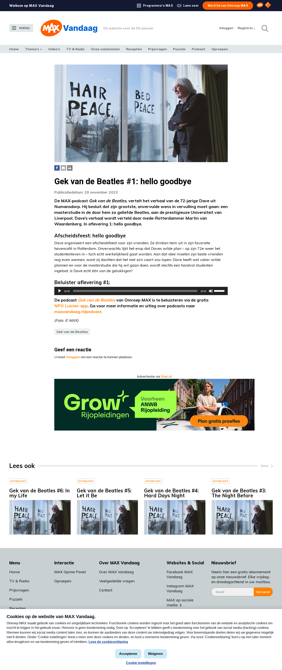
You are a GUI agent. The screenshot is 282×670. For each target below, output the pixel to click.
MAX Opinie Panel (70, 572)
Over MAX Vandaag (116, 572)
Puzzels (179, 49)
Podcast (198, 49)
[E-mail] (63, 168)
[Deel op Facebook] (57, 168)
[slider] (220, 290)
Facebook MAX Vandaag (180, 574)
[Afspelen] (60, 291)
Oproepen (219, 49)
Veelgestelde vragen (117, 581)
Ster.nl (166, 376)
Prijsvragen (157, 49)
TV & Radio (75, 49)
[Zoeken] (264, 28)
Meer (265, 466)
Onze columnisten (105, 49)
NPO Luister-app (71, 305)
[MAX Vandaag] (68, 28)
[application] (141, 291)
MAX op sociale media (180, 602)
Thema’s (32, 49)
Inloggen (226, 28)
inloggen (73, 357)
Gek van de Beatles (72, 332)
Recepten (134, 49)
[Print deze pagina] (69, 168)
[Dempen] (211, 291)
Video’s (54, 49)
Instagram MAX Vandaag (180, 588)
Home (14, 49)
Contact (105, 590)
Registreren (247, 28)
